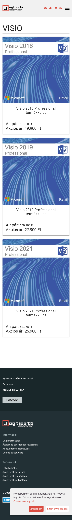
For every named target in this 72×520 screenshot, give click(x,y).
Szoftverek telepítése (15, 476)
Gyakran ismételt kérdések (18, 378)
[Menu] (67, 8)
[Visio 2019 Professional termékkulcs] (36, 171)
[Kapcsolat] (60, 8)
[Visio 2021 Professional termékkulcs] (36, 272)
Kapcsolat (12, 399)
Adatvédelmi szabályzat (16, 448)
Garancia (8, 384)
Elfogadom (36, 508)
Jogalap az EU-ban (13, 389)
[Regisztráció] (50, 8)
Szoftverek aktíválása (15, 480)
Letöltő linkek (10, 468)
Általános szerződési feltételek (20, 444)
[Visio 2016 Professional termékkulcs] (36, 70)
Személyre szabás (57, 508)
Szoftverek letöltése (14, 472)
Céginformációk (11, 440)
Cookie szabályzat (13, 452)
